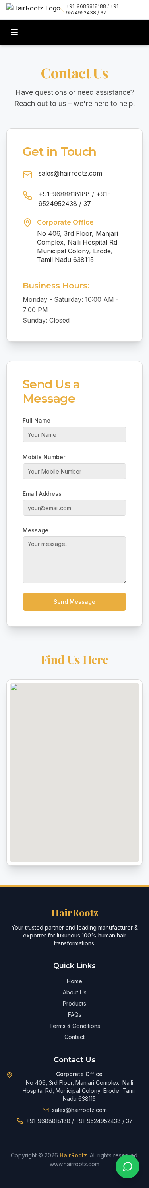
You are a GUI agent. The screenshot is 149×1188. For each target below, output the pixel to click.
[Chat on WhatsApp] (127, 1166)
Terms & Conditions (74, 1025)
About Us (75, 992)
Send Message (74, 601)
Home (74, 981)
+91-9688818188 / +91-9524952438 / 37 (93, 9)
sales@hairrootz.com (70, 173)
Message (35, 530)
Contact (74, 1036)
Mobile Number (44, 457)
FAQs (74, 1014)
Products (74, 1003)
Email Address (42, 493)
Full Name (36, 420)
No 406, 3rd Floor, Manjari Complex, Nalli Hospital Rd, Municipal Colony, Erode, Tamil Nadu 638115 (78, 246)
